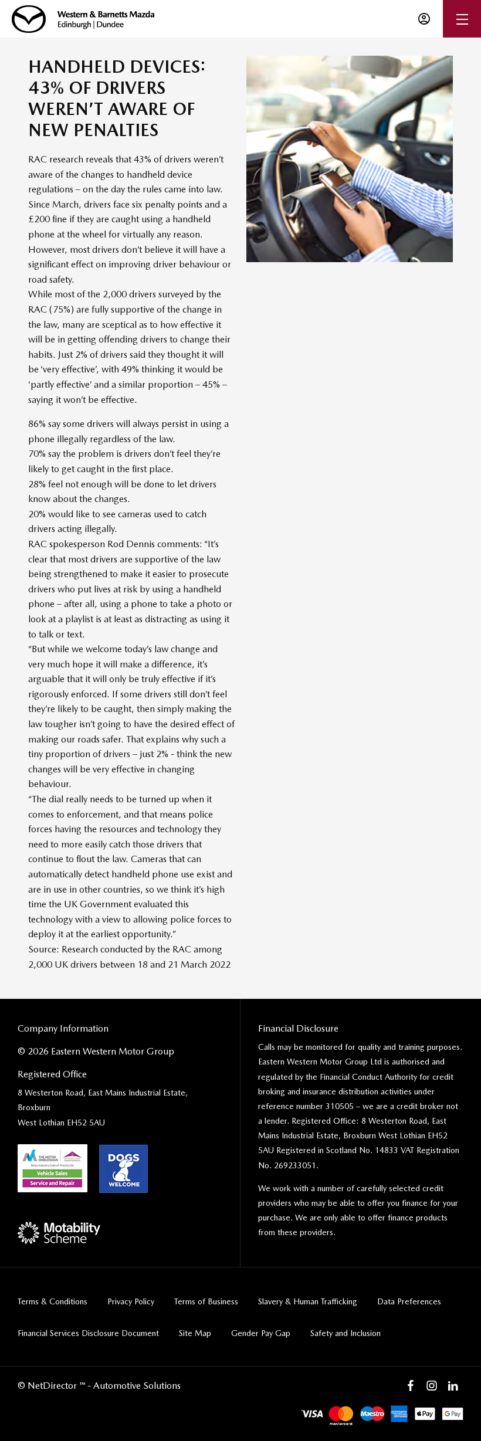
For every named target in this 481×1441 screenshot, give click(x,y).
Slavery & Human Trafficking (307, 1301)
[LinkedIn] (452, 1385)
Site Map (195, 1333)
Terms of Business (206, 1301)
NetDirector (53, 1385)
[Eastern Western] (83, 19)
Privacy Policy (130, 1301)
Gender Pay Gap (260, 1333)
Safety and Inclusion (345, 1333)
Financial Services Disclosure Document (88, 1333)
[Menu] (462, 19)
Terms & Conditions (52, 1301)
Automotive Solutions (137, 1385)
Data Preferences (409, 1301)
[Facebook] (410, 1385)
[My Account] (424, 18)
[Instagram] (431, 1385)
